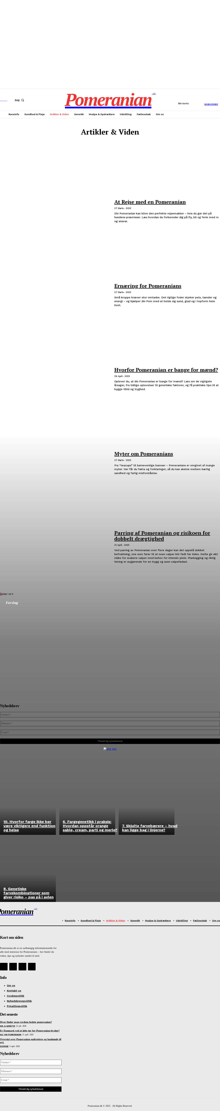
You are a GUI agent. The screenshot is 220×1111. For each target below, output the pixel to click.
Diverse (111, 157)
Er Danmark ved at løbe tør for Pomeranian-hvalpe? (30, 1030)
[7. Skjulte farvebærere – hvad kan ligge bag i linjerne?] (146, 801)
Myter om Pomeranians (143, 453)
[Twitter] (22, 966)
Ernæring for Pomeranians (147, 285)
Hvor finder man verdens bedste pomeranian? (26, 1022)
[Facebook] (4, 966)
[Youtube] (32, 966)
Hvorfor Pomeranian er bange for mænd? (166, 369)
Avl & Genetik (112, 148)
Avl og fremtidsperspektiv (112, 151)
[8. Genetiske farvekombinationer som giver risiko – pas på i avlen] (28, 868)
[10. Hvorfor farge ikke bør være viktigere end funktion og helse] (28, 801)
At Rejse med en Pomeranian (150, 201)
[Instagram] (13, 966)
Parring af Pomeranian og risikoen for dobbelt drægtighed (162, 535)
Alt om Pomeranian (112, 144)
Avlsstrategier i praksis (112, 154)
